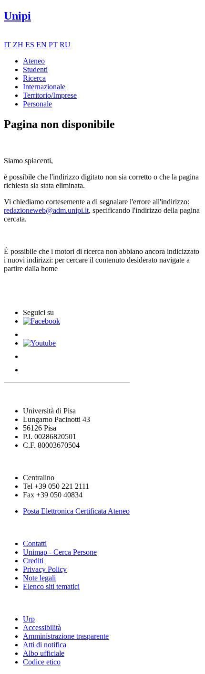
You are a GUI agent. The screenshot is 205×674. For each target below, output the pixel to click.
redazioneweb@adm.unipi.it (46, 210)
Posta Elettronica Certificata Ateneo (76, 511)
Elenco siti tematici (51, 586)
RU (65, 45)
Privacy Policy (45, 569)
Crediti (33, 561)
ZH (18, 45)
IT (7, 45)
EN (41, 45)
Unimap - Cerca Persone (60, 552)
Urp (29, 619)
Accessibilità (42, 627)
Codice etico (42, 662)
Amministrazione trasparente (66, 636)
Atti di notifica (44, 645)
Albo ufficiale (43, 653)
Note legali (39, 578)
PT (53, 45)
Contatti (35, 543)
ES (29, 45)
